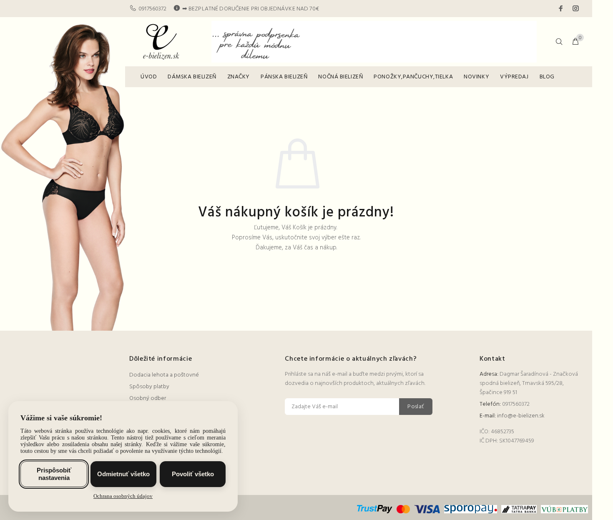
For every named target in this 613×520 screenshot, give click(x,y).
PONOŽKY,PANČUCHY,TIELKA (413, 77)
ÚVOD (149, 77)
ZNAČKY (238, 77)
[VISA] (427, 509)
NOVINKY (476, 77)
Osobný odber (147, 398)
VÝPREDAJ (514, 77)
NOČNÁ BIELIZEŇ (340, 77)
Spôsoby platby (149, 387)
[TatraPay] (519, 509)
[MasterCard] (403, 509)
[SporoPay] (470, 509)
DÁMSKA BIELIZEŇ (192, 77)
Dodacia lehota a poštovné (164, 375)
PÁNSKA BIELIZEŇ (284, 77)
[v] (563, 509)
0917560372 (152, 9)
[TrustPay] (375, 509)
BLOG (547, 77)
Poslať (415, 407)
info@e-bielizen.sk (521, 416)
